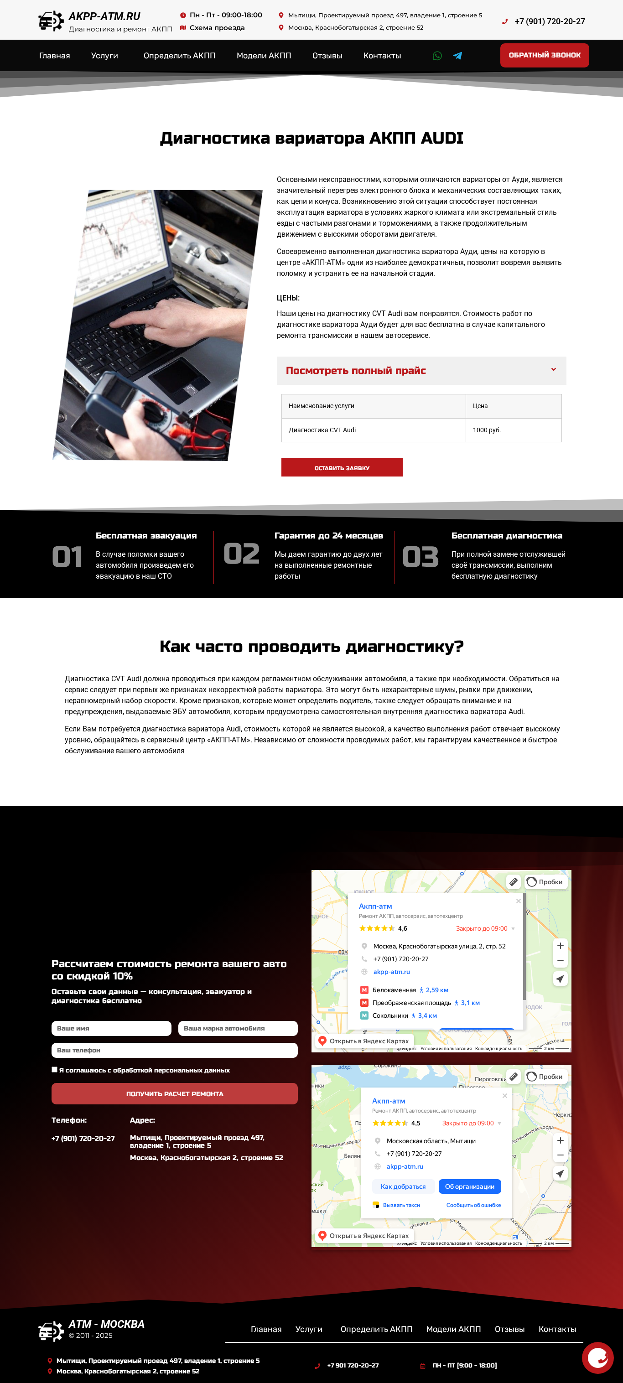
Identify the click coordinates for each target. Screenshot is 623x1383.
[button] (421, 371)
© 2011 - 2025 (90, 1335)
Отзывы (327, 56)
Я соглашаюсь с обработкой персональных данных (144, 1070)
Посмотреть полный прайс (356, 371)
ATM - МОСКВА (107, 1324)
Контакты (382, 56)
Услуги (104, 56)
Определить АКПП (180, 56)
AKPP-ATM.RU (104, 16)
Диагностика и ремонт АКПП (120, 29)
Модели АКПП (264, 56)
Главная (54, 56)
